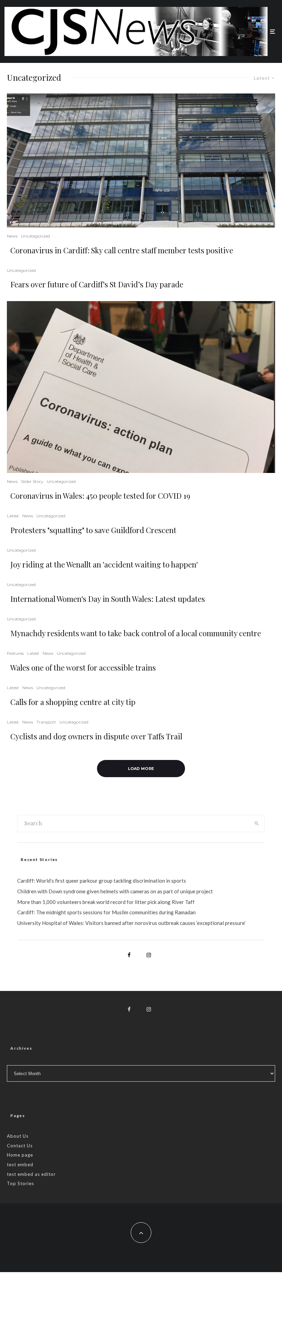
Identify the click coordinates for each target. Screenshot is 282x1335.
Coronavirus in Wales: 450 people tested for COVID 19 (100, 495)
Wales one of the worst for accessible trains (83, 667)
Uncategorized (35, 236)
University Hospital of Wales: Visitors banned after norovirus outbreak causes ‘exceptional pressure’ (131, 923)
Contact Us (20, 1145)
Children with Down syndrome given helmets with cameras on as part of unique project (115, 891)
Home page (20, 1155)
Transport (46, 722)
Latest (13, 515)
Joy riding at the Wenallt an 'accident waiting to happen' (104, 564)
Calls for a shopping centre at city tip (72, 702)
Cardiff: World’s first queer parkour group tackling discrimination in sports (101, 881)
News (12, 236)
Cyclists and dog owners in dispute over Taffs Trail (96, 736)
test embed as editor (31, 1174)
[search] (256, 823)
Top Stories (20, 1183)
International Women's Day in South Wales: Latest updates (107, 599)
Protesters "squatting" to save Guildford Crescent (93, 530)
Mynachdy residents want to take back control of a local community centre (135, 633)
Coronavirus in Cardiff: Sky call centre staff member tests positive (121, 250)
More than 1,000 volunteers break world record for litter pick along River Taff (106, 902)
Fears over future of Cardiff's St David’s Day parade (96, 284)
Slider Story (32, 481)
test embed (20, 1164)
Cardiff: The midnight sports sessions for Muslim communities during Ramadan (106, 912)
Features (15, 653)
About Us (18, 1136)
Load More (141, 768)
